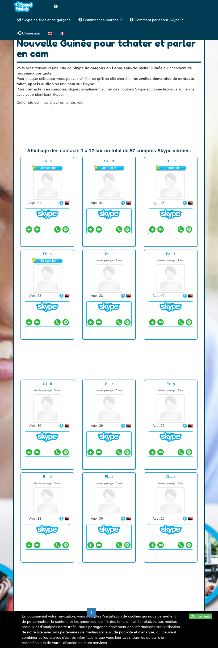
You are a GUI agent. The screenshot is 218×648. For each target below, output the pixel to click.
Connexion (30, 33)
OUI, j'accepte (201, 616)
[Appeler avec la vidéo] (37, 229)
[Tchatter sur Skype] (47, 214)
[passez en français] (62, 33)
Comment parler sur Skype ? (158, 20)
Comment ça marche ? (102, 20)
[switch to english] (50, 33)
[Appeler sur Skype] (57, 229)
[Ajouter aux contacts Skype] (29, 229)
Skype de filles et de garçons (45, 20)
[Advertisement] (109, 126)
